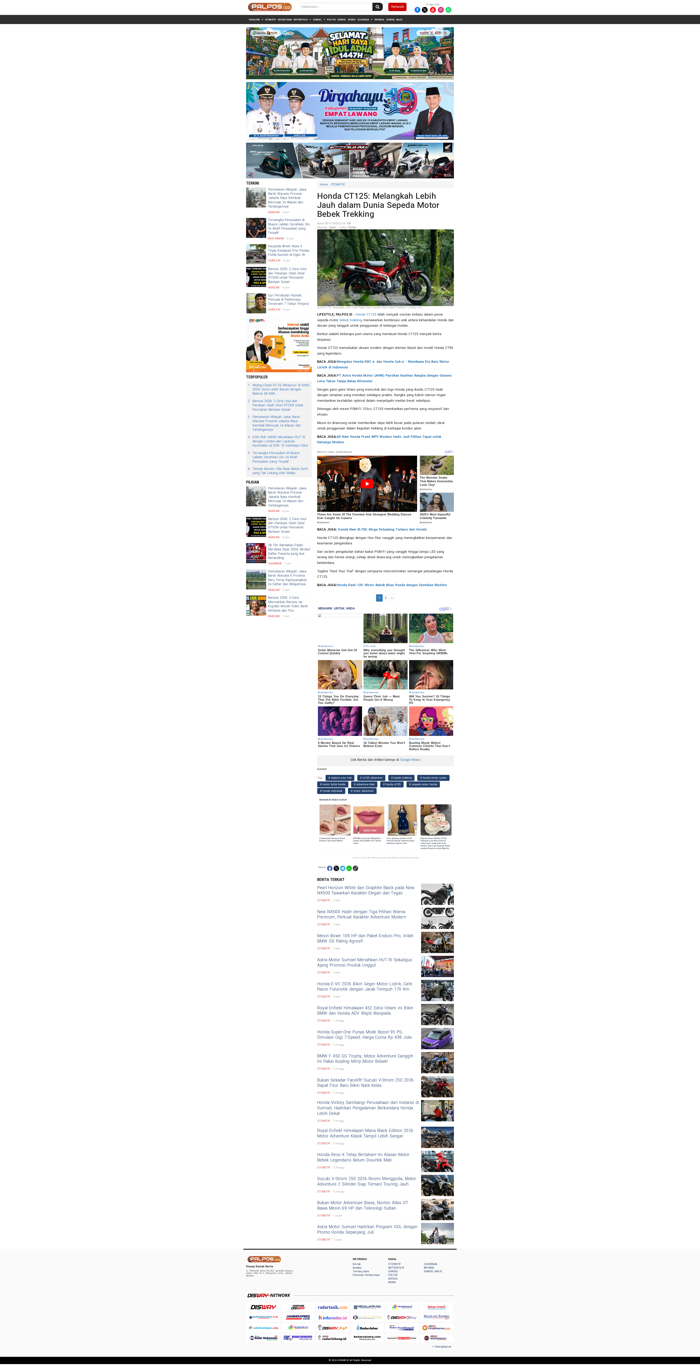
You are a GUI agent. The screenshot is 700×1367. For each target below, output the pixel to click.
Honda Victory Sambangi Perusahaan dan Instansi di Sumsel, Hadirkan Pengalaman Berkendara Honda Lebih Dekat (368, 1108)
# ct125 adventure (371, 778)
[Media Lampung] (367, 1307)
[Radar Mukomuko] (263, 1338)
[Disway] (263, 1307)
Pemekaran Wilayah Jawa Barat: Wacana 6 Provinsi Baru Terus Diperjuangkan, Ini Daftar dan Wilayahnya (287, 578)
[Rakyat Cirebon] (436, 1307)
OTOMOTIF (270, 19)
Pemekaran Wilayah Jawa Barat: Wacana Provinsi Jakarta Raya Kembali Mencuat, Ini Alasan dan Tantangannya (287, 198)
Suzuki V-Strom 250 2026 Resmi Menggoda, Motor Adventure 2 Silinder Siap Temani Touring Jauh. (366, 1181)
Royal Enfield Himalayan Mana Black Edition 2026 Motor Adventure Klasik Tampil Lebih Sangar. (365, 1133)
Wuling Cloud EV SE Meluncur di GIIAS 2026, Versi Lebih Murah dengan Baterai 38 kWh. (279, 389)
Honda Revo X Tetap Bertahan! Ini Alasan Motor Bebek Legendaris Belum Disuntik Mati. (363, 1157)
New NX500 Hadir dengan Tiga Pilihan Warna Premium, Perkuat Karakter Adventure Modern (361, 914)
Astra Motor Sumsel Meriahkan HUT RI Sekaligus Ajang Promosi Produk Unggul (364, 963)
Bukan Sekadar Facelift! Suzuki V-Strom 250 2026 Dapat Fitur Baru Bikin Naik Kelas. (365, 1083)
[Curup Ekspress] (436, 1327)
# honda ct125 (392, 784)
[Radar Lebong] (332, 1338)
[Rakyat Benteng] (402, 1338)
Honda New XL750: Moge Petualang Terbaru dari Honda (382, 529)
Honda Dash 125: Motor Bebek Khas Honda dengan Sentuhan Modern (392, 585)
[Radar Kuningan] (263, 1327)
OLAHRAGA (363, 19)
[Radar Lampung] (367, 1317)
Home (324, 184)
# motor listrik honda (332, 784)
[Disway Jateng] (402, 1317)
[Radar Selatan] (436, 1338)
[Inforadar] (332, 1317)
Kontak (357, 1264)
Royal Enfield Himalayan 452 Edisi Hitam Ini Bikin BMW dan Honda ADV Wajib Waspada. (365, 1011)
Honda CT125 (366, 314)
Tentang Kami (361, 1271)
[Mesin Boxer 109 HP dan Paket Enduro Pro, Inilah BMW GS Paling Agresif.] (437, 942)
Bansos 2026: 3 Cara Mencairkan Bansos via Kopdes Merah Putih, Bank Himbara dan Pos (288, 604)
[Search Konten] (377, 7)
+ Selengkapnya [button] (441, 1347)
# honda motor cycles (433, 778)
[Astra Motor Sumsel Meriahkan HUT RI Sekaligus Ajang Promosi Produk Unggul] (437, 966)
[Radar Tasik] (332, 1307)
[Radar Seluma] (367, 1338)
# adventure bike (364, 784)
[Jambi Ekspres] (298, 1317)
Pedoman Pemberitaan (366, 1275)
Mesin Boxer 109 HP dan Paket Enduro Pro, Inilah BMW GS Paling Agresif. (365, 938)
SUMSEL (317, 19)
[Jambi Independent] (263, 1317)
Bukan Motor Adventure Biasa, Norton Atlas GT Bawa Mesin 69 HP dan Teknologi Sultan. (362, 1205)
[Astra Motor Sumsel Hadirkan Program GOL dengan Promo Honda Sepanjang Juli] (437, 1233)
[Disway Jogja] (332, 1327)
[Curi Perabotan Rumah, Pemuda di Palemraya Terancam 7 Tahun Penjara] (256, 303)
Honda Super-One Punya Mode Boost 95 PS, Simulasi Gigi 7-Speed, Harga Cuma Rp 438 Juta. (365, 1035)
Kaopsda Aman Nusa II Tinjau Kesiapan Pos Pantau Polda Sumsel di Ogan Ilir (289, 250)
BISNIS (352, 19)
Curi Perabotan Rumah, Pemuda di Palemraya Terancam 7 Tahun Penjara (288, 299)
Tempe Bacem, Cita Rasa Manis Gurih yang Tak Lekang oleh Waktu (278, 471)
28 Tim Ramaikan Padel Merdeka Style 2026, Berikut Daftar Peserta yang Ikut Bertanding (289, 551)
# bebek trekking (401, 778)
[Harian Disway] (298, 1307)
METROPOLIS (301, 19)
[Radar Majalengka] (298, 1327)
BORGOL (341, 19)
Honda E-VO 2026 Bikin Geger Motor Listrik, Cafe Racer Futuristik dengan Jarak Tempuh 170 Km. (364, 987)
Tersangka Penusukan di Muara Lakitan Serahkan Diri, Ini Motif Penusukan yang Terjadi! (289, 226)
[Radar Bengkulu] (298, 1338)
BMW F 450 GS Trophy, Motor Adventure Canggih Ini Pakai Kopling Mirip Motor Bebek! (365, 1059)
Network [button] (397, 6)
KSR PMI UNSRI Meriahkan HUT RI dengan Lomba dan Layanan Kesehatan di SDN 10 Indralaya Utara (278, 441)
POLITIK (331, 19)
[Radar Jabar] (367, 1327)
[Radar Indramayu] (402, 1307)
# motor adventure (362, 791)
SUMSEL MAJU (394, 19)
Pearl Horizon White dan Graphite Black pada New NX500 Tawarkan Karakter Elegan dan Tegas (365, 890)
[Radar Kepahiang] (402, 1327)
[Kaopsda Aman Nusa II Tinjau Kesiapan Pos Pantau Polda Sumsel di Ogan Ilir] (256, 254)
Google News (410, 759)
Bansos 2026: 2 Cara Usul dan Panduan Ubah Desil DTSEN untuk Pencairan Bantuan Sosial (287, 275)
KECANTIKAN (285, 19)
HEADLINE (254, 19)
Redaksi (357, 1268)
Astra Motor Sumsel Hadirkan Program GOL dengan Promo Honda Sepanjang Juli (367, 1229)
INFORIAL (379, 19)
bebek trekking (351, 320)
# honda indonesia (331, 791)
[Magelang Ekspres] (436, 1317)
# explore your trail (339, 778)
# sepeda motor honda (423, 784)
